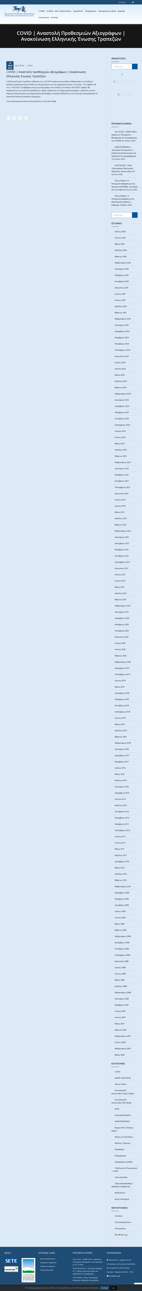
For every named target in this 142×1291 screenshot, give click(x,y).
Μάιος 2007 (119, 1023)
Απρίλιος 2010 (121, 874)
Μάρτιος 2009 (120, 930)
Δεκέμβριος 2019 (122, 668)
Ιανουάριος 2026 (122, 269)
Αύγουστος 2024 (121, 356)
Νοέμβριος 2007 (122, 1005)
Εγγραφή (121, 11)
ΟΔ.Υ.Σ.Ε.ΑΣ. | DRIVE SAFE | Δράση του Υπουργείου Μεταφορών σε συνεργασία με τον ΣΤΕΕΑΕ (87, 1262)
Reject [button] (113, 1288)
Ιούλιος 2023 (120, 431)
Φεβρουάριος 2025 (123, 319)
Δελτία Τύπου (120, 1084)
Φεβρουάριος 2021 (123, 606)
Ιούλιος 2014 (120, 799)
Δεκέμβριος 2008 (122, 942)
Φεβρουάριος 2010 (123, 886)
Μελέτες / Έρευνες (122, 1143)
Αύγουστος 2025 (121, 288)
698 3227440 (124, 1268)
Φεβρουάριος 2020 (123, 662)
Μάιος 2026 (119, 244)
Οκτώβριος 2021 (122, 556)
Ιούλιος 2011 (120, 836)
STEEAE (21, 65)
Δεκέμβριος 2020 (122, 618)
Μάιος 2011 (119, 849)
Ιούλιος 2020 (120, 643)
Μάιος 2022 (119, 512)
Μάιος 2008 (119, 980)
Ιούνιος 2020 (120, 649)
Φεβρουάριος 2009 (123, 936)
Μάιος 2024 (119, 375)
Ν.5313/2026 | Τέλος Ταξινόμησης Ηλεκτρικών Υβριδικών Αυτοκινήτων (122, 168)
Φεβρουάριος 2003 (123, 1048)
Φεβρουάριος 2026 (123, 263)
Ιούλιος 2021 (120, 574)
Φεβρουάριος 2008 (123, 992)
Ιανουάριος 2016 (122, 786)
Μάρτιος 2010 (120, 880)
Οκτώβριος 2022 (122, 481)
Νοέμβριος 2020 (122, 624)
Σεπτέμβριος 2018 (122, 712)
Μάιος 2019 (119, 687)
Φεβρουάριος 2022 (123, 531)
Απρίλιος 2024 (121, 381)
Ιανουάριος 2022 (122, 537)
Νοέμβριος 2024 (122, 337)
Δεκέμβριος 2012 (122, 818)
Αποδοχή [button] (104, 1288)
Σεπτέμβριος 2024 (122, 350)
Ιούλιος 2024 (120, 362)
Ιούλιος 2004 (120, 1042)
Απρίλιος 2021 (121, 593)
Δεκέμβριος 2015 (122, 793)
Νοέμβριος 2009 (122, 899)
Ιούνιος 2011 (120, 843)
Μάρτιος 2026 (120, 256)
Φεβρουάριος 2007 (123, 1036)
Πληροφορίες (90, 11)
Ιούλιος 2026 (120, 231)
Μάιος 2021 (119, 587)
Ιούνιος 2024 (120, 369)
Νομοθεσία (78, 11)
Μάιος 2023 (119, 443)
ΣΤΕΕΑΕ (42, 11)
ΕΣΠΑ (117, 1109)
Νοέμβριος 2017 (122, 762)
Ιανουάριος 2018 (122, 749)
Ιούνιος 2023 (120, 437)
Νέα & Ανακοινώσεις (47, 1259)
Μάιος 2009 (119, 924)
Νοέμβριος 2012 (122, 824)
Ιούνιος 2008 (120, 974)
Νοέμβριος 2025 (122, 275)
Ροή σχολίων (120, 1228)
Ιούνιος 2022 (120, 506)
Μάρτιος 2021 (120, 599)
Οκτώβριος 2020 (122, 631)
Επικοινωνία (44, 17)
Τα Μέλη (49, 11)
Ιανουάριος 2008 (122, 999)
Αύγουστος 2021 (121, 568)
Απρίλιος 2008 (121, 986)
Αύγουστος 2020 (121, 637)
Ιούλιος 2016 (120, 768)
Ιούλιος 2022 (120, 500)
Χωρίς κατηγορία (122, 1199)
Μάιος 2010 (119, 868)
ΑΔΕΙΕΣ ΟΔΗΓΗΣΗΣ (123, 1078)
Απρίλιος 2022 (121, 518)
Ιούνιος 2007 (120, 1017)
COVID (30, 65)
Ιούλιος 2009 (120, 911)
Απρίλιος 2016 (121, 780)
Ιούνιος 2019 (120, 680)
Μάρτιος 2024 (120, 387)
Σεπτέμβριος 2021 (122, 562)
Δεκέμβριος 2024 (122, 331)
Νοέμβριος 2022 (122, 475)
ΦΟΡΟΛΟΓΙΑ (120, 1193)
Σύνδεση (54, 17)
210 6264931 (113, 1268)
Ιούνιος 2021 (120, 581)
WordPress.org (121, 1234)
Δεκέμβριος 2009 (122, 892)
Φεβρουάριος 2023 (123, 462)
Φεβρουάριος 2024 (123, 394)
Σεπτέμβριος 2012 (122, 830)
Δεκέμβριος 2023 (122, 406)
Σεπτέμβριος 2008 (122, 955)
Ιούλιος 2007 (120, 1011)
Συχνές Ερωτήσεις (46, 1270)
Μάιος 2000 (119, 1055)
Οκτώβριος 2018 (122, 705)
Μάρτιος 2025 (120, 312)
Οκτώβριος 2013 (122, 811)
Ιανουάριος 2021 (122, 612)
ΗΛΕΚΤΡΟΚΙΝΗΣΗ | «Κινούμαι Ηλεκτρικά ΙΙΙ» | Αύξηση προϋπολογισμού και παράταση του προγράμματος (87, 1271)
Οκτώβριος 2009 (122, 905)
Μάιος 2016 (119, 774)
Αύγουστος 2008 (121, 961)
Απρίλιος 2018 (121, 730)
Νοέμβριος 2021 (122, 549)
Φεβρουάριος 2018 (123, 743)
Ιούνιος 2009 (120, 917)
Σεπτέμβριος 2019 (122, 674)
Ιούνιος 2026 (120, 238)
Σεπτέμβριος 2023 (122, 425)
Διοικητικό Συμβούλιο (48, 1262)
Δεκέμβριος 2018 (122, 693)
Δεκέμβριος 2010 (122, 861)
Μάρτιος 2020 (120, 655)
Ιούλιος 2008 (120, 967)
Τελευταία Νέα (121, 1177)
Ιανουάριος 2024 (122, 400)
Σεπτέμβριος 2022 (122, 487)
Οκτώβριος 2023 (122, 418)
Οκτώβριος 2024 (122, 344)
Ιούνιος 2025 (120, 300)
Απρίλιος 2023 (121, 450)
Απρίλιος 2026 (121, 250)
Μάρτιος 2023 (120, 456)
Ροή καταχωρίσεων (123, 1222)
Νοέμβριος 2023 (122, 412)
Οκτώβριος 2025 (122, 281)
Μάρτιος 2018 (120, 737)
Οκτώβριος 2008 (122, 949)
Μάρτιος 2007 (120, 1030)
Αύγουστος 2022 (121, 493)
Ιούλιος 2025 (120, 294)
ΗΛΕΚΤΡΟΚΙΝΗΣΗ (122, 1121)
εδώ (54, 101)
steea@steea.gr (114, 1276)
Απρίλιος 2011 (121, 855)
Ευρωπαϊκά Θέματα (123, 1115)
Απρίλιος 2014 (121, 805)
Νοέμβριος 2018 (122, 699)
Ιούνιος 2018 (120, 718)
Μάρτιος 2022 (120, 525)
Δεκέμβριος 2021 (122, 543)
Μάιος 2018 (119, 724)
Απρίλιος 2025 (121, 306)
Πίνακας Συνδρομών (47, 1266)
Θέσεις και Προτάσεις (124, 1137)
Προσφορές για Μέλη (107, 11)
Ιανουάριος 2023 (122, 468)
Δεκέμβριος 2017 (122, 755)
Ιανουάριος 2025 (122, 325)
